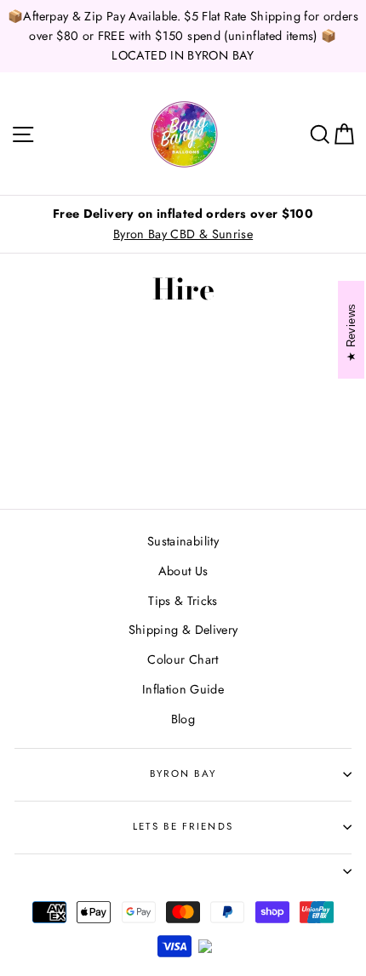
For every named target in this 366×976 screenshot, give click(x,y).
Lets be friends (183, 826)
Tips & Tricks (183, 600)
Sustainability (183, 541)
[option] (183, 223)
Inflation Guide (183, 689)
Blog (183, 719)
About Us (183, 570)
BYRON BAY (183, 773)
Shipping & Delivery (183, 629)
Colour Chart (182, 659)
